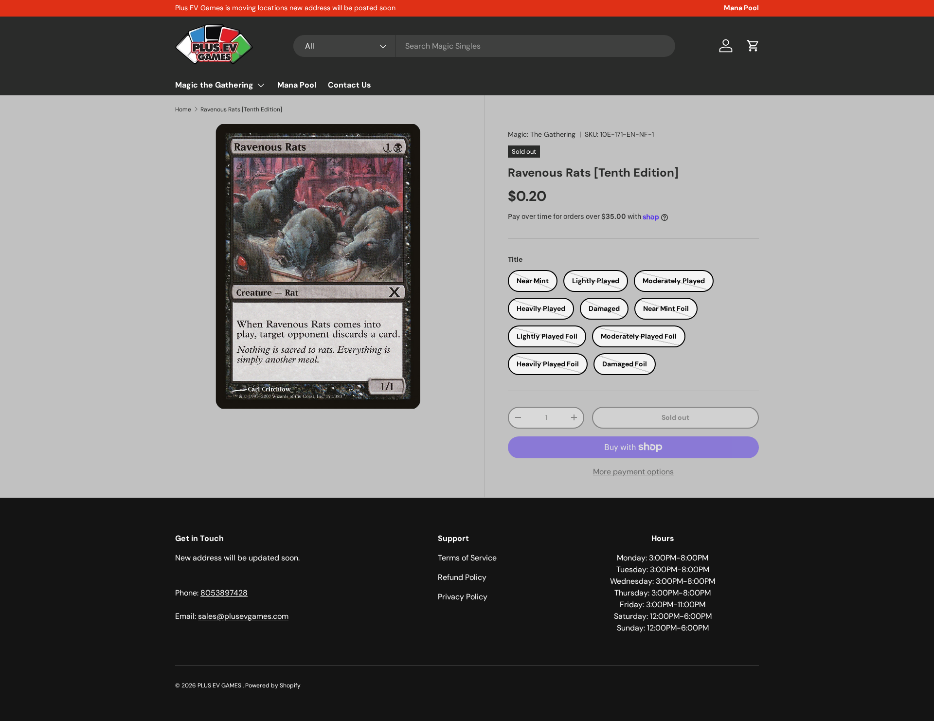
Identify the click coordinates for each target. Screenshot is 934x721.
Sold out (675, 417)
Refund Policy (462, 577)
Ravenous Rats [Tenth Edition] (241, 109)
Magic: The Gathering (541, 134)
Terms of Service (467, 558)
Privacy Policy (462, 597)
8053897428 (224, 593)
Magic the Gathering (214, 85)
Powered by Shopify (273, 685)
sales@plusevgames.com (243, 616)
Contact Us (349, 85)
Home (183, 109)
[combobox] (484, 46)
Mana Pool (741, 7)
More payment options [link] (633, 472)
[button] (753, 45)
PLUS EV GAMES (220, 685)
